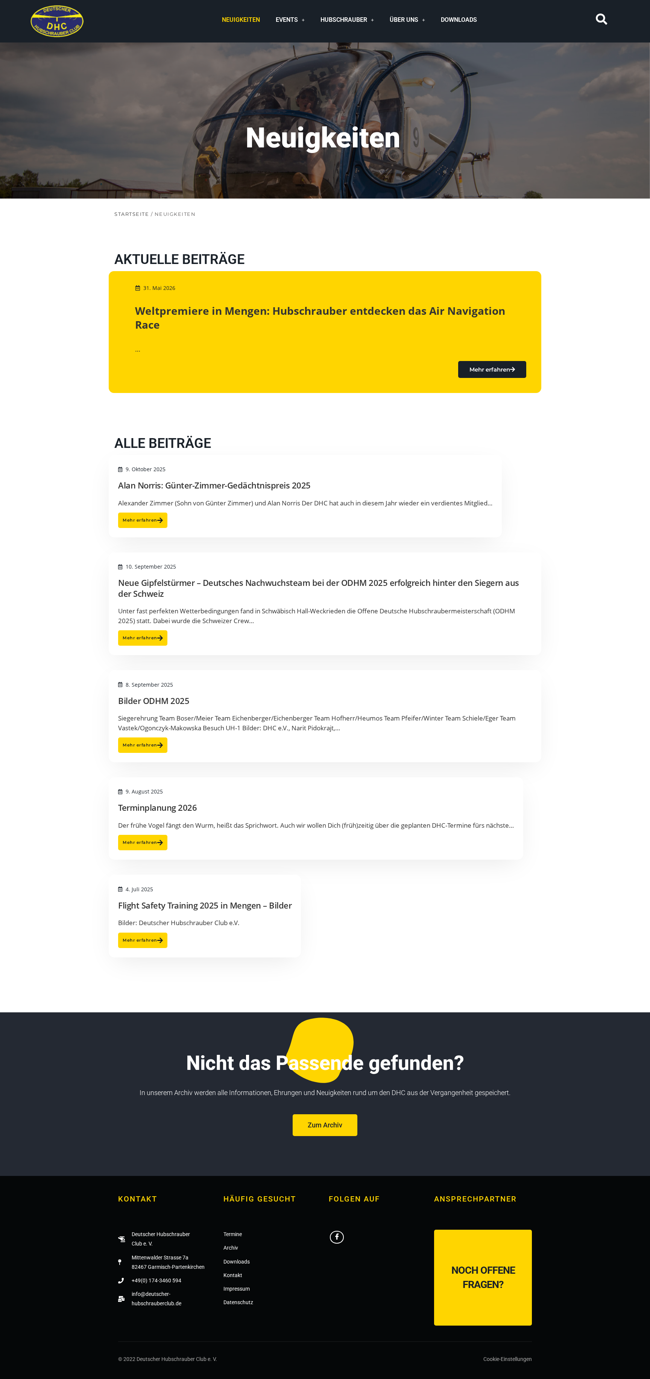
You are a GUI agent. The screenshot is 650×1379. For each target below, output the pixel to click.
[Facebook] (337, 1237)
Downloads (459, 19)
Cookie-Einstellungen (507, 1359)
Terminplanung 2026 (157, 807)
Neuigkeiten (241, 19)
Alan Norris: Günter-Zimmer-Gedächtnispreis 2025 (214, 485)
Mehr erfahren (489, 369)
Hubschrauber (343, 19)
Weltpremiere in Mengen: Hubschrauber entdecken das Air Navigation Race (320, 317)
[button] (290, 20)
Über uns (404, 19)
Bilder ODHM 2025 (153, 700)
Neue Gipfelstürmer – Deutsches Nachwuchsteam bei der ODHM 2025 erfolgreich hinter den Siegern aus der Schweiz (318, 588)
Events (287, 19)
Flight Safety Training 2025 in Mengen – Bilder (205, 905)
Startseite (131, 214)
